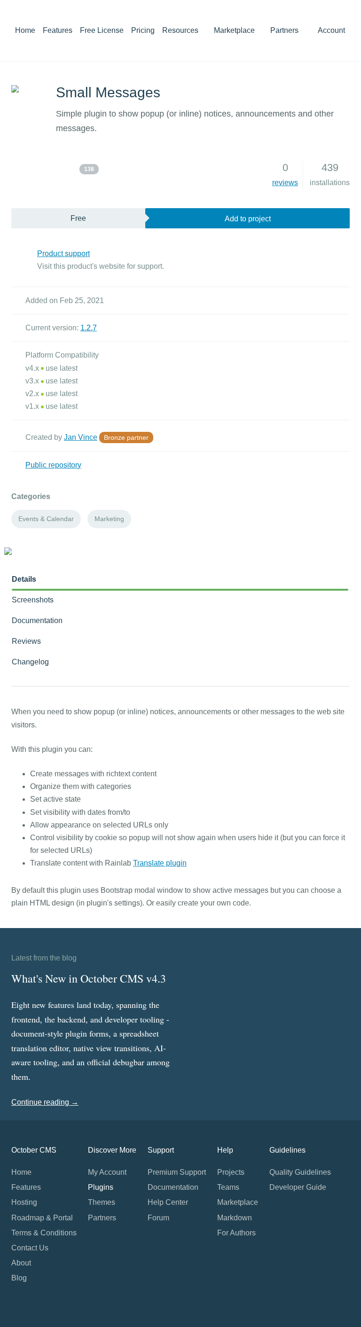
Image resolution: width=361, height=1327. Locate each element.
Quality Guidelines (300, 1172)
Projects (230, 1172)
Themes (101, 1202)
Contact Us (29, 1248)
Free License (102, 30)
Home (25, 30)
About (21, 1263)
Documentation (37, 620)
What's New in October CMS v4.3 (88, 978)
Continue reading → (44, 1102)
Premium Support (177, 1172)
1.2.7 (88, 328)
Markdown (234, 1218)
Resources (181, 30)
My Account (107, 1172)
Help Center (168, 1202)
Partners (284, 30)
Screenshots (33, 600)
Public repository (53, 465)
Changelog (30, 662)
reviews (285, 183)
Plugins (100, 1187)
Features (57, 30)
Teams (228, 1187)
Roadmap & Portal (42, 1218)
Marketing (109, 519)
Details (24, 579)
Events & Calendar (46, 519)
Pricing (143, 30)
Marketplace (235, 30)
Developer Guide (297, 1187)
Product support (63, 254)
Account (332, 30)
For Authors (236, 1233)
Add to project (248, 219)
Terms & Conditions (44, 1233)
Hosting (24, 1202)
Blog (19, 1278)
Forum (158, 1218)
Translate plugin (160, 863)
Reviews (26, 641)
